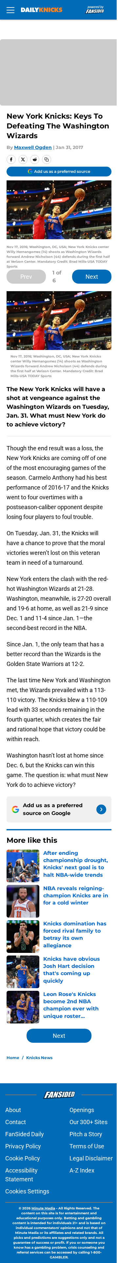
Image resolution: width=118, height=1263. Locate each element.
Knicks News (39, 1057)
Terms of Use (86, 1146)
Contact (15, 1122)
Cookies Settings (27, 1191)
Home (13, 1057)
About (13, 1109)
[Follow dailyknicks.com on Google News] (101, 809)
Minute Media (43, 1208)
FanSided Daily (24, 1134)
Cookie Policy (22, 1158)
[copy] (46, 159)
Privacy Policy (23, 1146)
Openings (81, 1109)
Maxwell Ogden (33, 147)
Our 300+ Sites (88, 1122)
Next (92, 276)
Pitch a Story (85, 1134)
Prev (26, 276)
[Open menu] (10, 10)
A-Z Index (81, 1170)
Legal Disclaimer (91, 1158)
